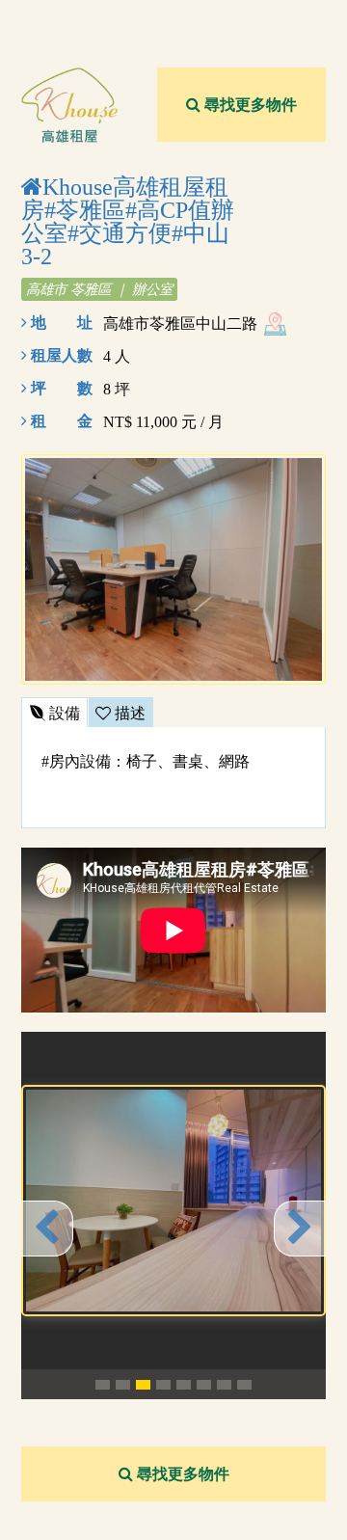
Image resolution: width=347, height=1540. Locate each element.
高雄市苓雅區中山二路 (180, 323)
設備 (62, 713)
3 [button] (143, 1385)
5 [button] (183, 1385)
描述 (128, 713)
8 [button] (244, 1385)
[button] (47, 1228)
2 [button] (123, 1385)
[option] (173, 1200)
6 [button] (204, 1385)
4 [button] (163, 1385)
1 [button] (102, 1385)
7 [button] (224, 1385)
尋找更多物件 (248, 104)
